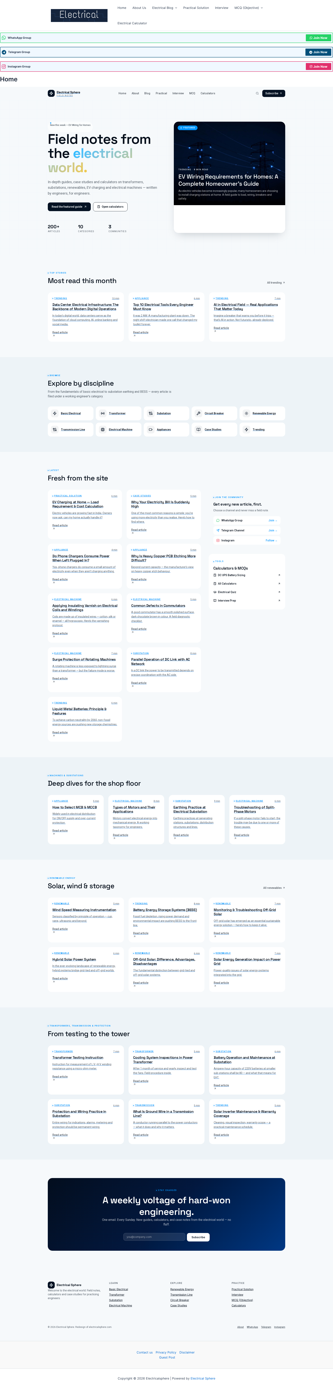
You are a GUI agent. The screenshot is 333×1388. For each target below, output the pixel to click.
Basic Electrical (118, 1289)
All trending (274, 282)
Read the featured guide (67, 206)
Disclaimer (187, 1352)
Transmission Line (181, 1294)
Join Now (320, 38)
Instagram (279, 1327)
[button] (175, 7)
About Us (139, 8)
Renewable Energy (182, 1289)
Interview (221, 8)
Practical (161, 93)
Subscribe (271, 93)
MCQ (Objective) (247, 8)
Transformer (116, 1294)
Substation (116, 1300)
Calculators (208, 93)
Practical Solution (196, 8)
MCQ (192, 93)
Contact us (145, 1352)
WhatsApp (252, 1327)
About (135, 93)
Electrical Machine (120, 1305)
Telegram (266, 1327)
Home (122, 8)
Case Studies (178, 1305)
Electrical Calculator (132, 23)
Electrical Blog (162, 8)
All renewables (272, 887)
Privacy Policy (166, 1352)
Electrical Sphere (203, 1378)
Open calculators (113, 206)
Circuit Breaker (179, 1300)
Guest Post (167, 1357)
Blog (147, 93)
